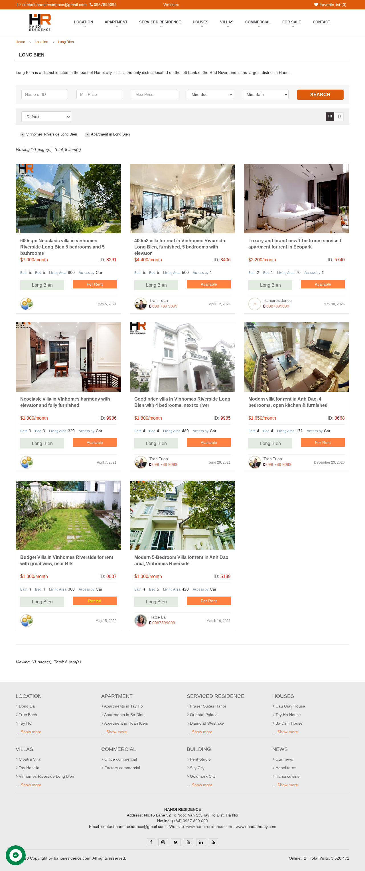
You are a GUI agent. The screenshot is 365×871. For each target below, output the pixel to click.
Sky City (196, 767)
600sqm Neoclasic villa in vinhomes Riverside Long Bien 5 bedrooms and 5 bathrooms (62, 247)
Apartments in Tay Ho (123, 706)
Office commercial (120, 759)
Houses (200, 22)
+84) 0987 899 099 (190, 821)
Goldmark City (202, 776)
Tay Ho (24, 723)
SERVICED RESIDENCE (160, 22)
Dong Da (26, 706)
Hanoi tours (285, 767)
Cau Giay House (289, 706)
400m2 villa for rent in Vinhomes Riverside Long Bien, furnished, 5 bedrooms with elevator (179, 247)
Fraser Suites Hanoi (207, 706)
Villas (227, 22)
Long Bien (66, 42)
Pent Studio (200, 759)
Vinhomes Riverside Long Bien (51, 134)
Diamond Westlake (206, 723)
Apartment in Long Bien (110, 134)
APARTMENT (116, 22)
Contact (321, 22)
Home (20, 42)
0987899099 (277, 306)
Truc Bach (27, 714)
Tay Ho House (287, 714)
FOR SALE (291, 22)
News (280, 749)
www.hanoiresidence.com (209, 826)
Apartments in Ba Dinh (124, 714)
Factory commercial (121, 767)
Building (199, 749)
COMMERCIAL (258, 22)
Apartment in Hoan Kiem (125, 723)
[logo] (40, 15)
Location (83, 22)
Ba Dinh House (288, 723)
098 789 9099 (164, 306)
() (332, 4)
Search (320, 94)
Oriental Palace (203, 714)
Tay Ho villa (28, 767)
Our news (283, 759)
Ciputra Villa (29, 759)
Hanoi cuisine (287, 776)
